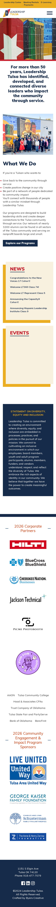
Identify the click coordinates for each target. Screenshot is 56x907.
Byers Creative (35, 898)
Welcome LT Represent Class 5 (27, 293)
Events (19, 333)
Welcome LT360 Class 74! (24, 287)
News (17, 269)
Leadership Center (12, 2)
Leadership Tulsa (17, 13)
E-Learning (46, 2)
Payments (28, 5)
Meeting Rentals (31, 2)
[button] (49, 12)
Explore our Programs (20, 243)
